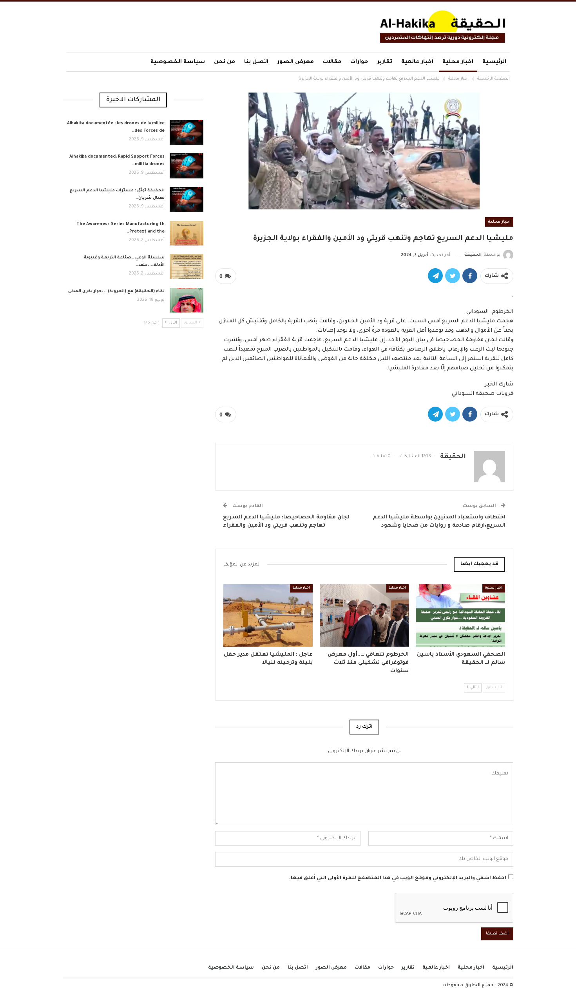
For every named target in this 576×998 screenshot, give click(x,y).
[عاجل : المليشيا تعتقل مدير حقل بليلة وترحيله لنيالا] (268, 615)
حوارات (359, 62)
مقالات (332, 62)
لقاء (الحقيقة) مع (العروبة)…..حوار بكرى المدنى (116, 291)
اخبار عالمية (417, 62)
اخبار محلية (457, 62)
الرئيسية (494, 62)
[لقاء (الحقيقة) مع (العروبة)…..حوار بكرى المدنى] (186, 300)
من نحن (224, 62)
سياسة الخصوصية (177, 62)
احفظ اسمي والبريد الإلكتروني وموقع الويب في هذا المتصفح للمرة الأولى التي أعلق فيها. (397, 878)
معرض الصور (295, 62)
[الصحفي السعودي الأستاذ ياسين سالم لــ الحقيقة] (460, 615)
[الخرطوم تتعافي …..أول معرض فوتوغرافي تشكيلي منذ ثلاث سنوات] (364, 615)
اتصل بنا (256, 62)
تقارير (384, 62)
